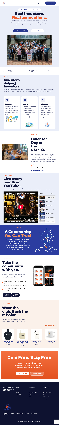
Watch (33, 3)
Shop (42, 3)
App (38, 3)
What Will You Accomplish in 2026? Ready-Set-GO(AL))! (48, 221)
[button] (32, 276)
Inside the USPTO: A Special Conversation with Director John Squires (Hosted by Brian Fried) (48, 209)
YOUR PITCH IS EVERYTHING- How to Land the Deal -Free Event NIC (47, 197)
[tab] (46, 197)
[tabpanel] (21, 207)
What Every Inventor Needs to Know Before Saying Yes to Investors (48, 201)
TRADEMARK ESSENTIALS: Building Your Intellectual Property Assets (48, 217)
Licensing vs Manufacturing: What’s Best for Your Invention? (48, 205)
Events (28, 3)
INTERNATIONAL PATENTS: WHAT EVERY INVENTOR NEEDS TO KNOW (48, 213)
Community (22, 3)
